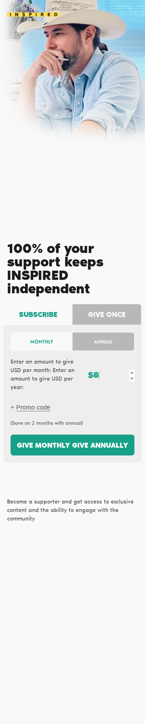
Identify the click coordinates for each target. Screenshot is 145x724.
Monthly (41, 341)
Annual (103, 341)
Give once (107, 315)
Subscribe (38, 315)
